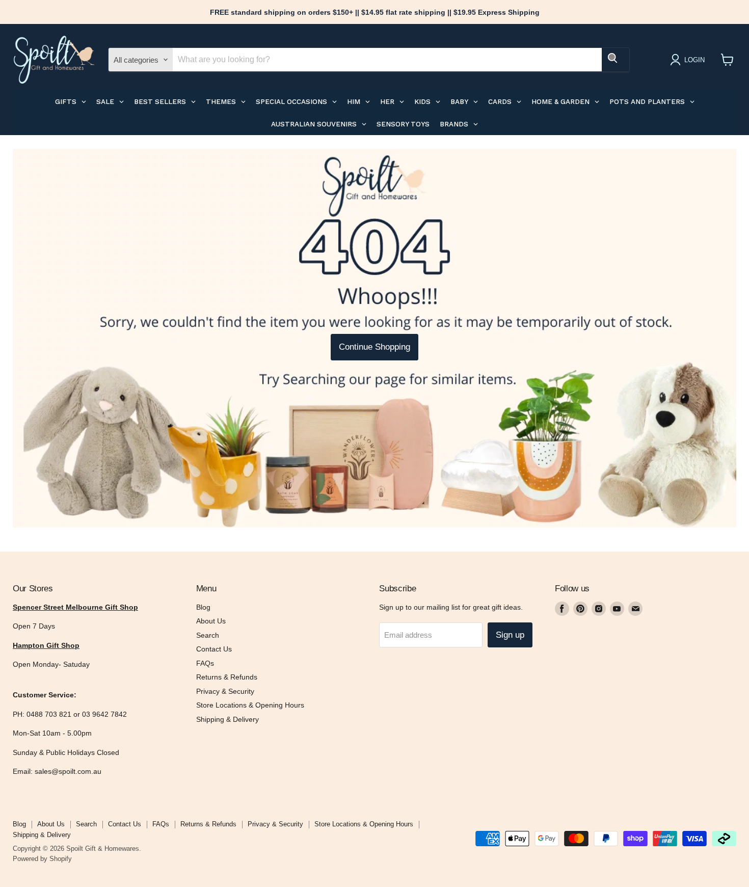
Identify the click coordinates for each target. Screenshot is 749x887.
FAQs (205, 663)
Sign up (510, 635)
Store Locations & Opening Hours (250, 705)
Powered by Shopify (42, 859)
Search (207, 635)
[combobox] (387, 59)
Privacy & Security (225, 691)
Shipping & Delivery (227, 719)
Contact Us (214, 649)
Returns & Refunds (226, 677)
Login (694, 60)
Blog (203, 607)
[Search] (615, 59)
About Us (211, 621)
